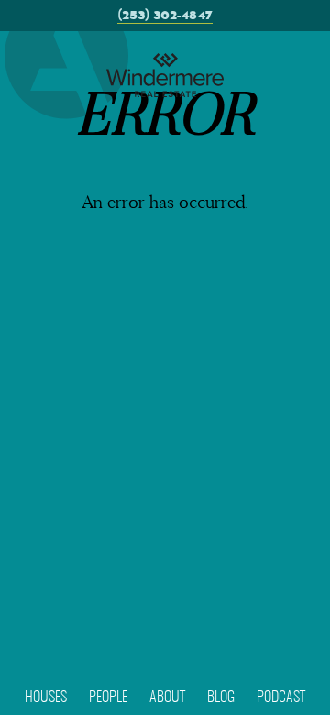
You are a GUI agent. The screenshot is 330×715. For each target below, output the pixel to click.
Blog (221, 697)
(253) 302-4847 (165, 15)
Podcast (281, 697)
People (108, 697)
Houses (46, 697)
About (167, 697)
